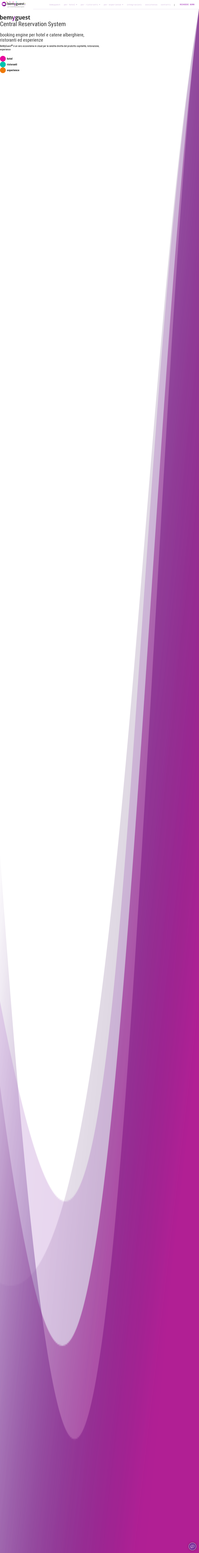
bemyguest (54, 4)
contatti (166, 4)
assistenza (151, 4)
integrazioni (134, 4)
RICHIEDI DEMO (187, 4)
